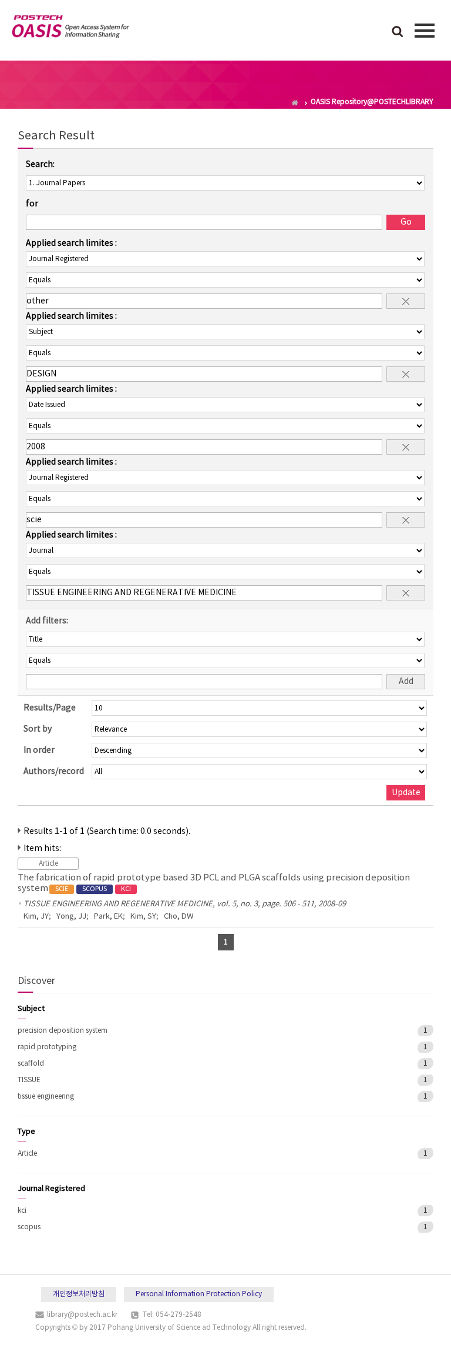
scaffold (31, 1063)
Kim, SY (143, 916)
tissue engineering (46, 1096)
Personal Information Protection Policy (199, 1294)
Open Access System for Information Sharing (70, 28)
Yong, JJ (71, 916)
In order (39, 750)
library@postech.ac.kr (82, 1315)
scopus (29, 1227)
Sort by (37, 729)
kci (22, 1210)
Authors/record (53, 771)
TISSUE (29, 1080)
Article (27, 1153)
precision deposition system (62, 1031)
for (32, 204)
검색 (397, 32)
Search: (40, 164)
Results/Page (49, 708)
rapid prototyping (47, 1047)
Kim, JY (36, 916)
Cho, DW (178, 916)
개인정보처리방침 (79, 1294)
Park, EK (108, 916)
